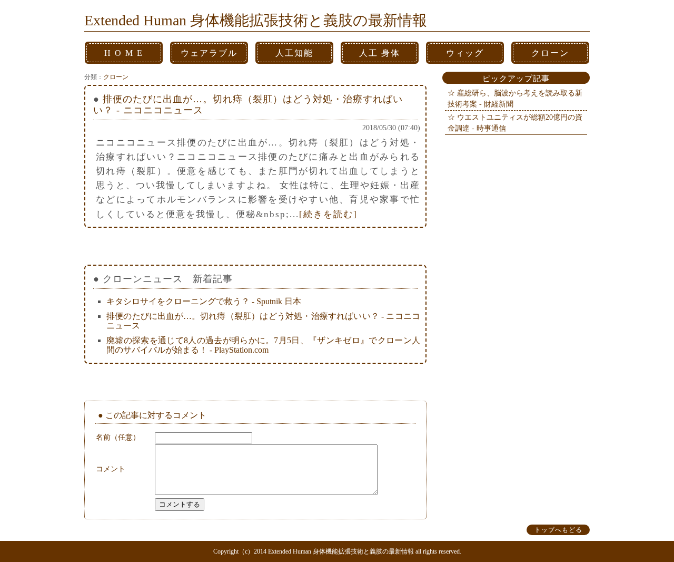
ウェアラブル (209, 53)
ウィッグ (465, 53)
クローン (550, 53)
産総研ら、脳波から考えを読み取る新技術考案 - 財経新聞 (515, 98)
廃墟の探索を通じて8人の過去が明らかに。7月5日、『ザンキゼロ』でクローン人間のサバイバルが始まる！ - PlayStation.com (263, 345)
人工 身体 (379, 53)
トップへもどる (558, 530)
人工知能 (294, 53)
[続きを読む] (328, 214)
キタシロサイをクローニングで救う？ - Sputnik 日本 (203, 301)
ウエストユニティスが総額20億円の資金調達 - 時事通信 (515, 122)
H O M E (123, 53)
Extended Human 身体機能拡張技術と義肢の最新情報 (255, 20)
